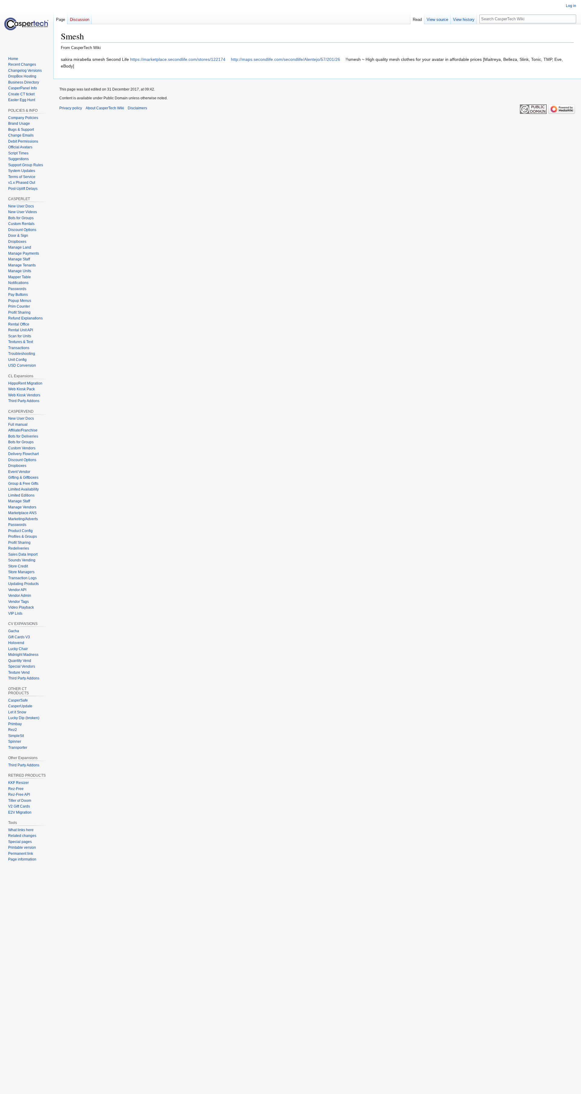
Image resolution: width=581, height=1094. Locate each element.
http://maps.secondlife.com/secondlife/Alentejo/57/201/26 (285, 59)
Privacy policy (70, 108)
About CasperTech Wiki (105, 108)
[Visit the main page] (26, 24)
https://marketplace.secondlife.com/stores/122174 (177, 59)
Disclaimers (137, 108)
